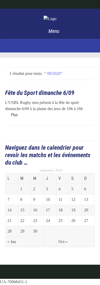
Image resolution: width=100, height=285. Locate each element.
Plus (14, 114)
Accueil (16, 4)
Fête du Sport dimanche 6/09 (39, 92)
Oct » (62, 241)
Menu (53, 31)
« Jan (11, 241)
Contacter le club (77, 4)
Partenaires (51, 4)
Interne (33, 4)
